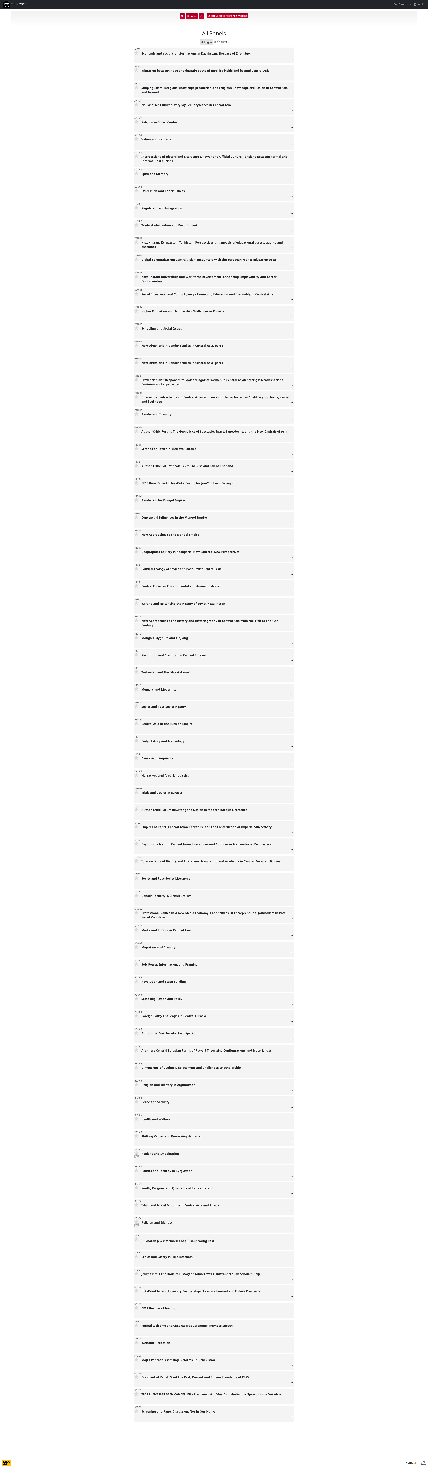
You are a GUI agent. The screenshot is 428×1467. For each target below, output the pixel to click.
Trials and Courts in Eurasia (162, 793)
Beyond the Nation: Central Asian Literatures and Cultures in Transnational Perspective (206, 844)
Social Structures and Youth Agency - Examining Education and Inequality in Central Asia (207, 294)
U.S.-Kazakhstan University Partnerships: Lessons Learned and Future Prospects (201, 1291)
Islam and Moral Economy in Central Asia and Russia (180, 1205)
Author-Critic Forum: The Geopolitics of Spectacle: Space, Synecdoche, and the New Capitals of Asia (214, 431)
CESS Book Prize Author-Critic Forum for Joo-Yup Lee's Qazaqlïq (188, 483)
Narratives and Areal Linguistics (165, 775)
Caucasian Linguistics (157, 758)
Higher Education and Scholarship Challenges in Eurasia (183, 311)
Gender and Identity (156, 414)
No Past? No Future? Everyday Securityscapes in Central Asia (186, 105)
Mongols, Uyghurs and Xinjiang (165, 638)
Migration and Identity (158, 947)
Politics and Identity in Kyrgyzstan (167, 1171)
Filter (190, 16)
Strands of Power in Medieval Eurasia (169, 449)
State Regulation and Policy (162, 999)
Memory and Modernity (159, 689)
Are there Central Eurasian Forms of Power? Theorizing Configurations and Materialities (207, 1050)
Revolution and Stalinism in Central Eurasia (174, 655)
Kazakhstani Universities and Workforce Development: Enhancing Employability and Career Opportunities (209, 279)
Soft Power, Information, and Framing (169, 964)
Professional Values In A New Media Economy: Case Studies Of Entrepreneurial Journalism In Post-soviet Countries (214, 915)
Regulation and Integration (162, 208)
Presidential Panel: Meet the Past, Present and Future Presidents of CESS (195, 1377)
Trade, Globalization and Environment (169, 225)
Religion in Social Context (160, 122)
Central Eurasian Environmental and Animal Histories (181, 586)
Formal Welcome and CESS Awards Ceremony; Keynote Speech (187, 1326)
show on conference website (228, 16)
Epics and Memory (155, 174)
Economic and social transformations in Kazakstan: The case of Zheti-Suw (196, 53)
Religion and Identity (157, 1222)
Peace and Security (155, 1102)
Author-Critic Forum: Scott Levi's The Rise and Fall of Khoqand (187, 466)
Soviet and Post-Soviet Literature (166, 878)
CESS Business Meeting (158, 1308)
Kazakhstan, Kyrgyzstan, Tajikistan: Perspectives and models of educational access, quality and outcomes (212, 244)
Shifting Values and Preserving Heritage (171, 1136)
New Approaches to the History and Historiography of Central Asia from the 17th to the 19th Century (210, 623)
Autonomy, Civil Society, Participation (169, 1033)
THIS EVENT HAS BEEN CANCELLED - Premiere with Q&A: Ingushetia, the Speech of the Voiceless (211, 1394)
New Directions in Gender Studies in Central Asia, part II (183, 363)
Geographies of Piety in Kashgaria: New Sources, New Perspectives (190, 552)
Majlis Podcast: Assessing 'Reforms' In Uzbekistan (178, 1360)
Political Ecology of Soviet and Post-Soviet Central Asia (181, 569)
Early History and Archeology (163, 741)
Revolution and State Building (164, 982)
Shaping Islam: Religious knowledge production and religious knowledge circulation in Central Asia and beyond (214, 90)
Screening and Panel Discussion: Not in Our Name (178, 1411)
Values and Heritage (156, 139)
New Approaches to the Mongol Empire (170, 535)
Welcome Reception (156, 1343)
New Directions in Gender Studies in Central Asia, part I (182, 346)
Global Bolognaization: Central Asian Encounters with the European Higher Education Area (209, 260)
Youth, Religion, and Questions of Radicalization (177, 1188)
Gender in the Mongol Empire (163, 500)
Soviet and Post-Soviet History (164, 706)
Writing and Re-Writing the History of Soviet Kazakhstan (183, 603)
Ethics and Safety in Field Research (167, 1257)
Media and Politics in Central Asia (166, 930)
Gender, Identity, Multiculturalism (166, 896)
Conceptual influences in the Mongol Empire (174, 517)
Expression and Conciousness (163, 191)
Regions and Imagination (160, 1153)
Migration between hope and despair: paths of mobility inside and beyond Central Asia (205, 70)
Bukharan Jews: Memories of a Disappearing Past (178, 1241)
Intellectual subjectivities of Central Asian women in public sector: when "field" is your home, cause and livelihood (214, 399)
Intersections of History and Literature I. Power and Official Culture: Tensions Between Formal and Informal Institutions (214, 158)
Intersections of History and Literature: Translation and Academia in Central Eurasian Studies (211, 861)
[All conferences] (423, 1462)
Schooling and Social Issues (162, 328)
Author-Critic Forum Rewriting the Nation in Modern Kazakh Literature (194, 810)
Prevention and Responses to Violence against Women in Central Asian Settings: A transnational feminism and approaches (212, 382)
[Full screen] (201, 16)
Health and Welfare (156, 1119)
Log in (208, 42)
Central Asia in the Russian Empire (167, 724)
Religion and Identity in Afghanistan (168, 1085)
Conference (401, 4)
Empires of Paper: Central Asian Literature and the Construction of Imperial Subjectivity (206, 827)
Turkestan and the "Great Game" (166, 672)
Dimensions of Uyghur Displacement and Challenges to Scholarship (191, 1068)
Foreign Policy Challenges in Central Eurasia (174, 1016)
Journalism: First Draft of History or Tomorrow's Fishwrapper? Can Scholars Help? (201, 1274)
